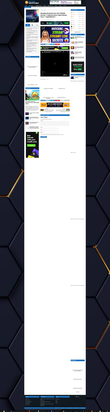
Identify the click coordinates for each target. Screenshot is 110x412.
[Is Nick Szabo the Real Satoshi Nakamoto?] (72, 77)
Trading (60, 5)
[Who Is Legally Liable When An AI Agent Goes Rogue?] (27, 123)
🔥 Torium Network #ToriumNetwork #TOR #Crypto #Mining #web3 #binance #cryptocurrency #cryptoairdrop (32, 43)
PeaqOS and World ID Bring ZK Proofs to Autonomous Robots (79, 57)
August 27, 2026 (77, 44)
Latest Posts (31, 5)
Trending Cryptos (39, 5)
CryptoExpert (47, 19)
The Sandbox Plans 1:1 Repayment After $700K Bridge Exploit (32, 102)
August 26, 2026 (77, 49)
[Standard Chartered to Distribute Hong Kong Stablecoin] (72, 53)
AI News (44, 5)
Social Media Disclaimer (28, 401)
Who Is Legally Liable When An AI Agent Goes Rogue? (34, 122)
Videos (52, 19)
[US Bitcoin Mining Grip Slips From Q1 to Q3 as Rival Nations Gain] (27, 118)
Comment (41, 120)
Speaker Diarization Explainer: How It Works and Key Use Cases (79, 47)
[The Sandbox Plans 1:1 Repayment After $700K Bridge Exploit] (32, 95)
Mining (56, 5)
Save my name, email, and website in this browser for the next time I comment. (52, 134)
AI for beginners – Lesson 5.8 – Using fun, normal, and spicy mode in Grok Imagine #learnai (32, 37)
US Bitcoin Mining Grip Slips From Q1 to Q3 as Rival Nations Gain (34, 118)
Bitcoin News (73, 74)
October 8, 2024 (77, 78)
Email (41, 129)
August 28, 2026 (32, 114)
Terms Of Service (27, 400)
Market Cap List (50, 5)
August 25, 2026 (77, 54)
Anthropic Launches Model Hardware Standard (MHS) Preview (79, 42)
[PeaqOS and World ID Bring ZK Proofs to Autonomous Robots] (72, 58)
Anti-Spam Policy (27, 404)
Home (26, 5)
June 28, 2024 (43, 19)
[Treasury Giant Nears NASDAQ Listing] (27, 113)
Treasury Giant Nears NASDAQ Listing (31, 30)
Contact (64, 5)
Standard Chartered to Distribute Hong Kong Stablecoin (78, 52)
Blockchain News (74, 34)
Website (41, 132)
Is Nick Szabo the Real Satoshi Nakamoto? (79, 77)
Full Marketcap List (78, 32)
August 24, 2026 (77, 58)
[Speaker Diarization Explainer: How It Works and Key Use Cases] (72, 47)
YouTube (47, 79)
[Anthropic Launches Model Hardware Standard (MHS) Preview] (72, 42)
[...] (36, 110)
